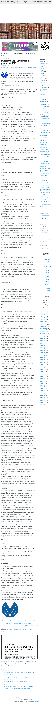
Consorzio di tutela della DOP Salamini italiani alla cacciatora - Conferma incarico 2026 (45, 203)
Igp (42, 72)
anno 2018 (42, 349)
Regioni (42, 75)
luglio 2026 (43, 316)
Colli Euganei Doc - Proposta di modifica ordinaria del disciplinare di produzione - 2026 (45, 134)
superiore (41, 213)
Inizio (26, 703)
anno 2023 (42, 340)
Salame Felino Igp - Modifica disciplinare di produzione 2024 (18, 676)
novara (43, 219)
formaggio (29, 67)
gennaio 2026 (43, 326)
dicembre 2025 (44, 328)
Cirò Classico (42, 226)
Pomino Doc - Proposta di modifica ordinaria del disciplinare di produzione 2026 (45, 179)
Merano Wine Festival (43, 247)
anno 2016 (42, 352)
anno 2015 (42, 354)
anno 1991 (42, 393)
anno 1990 (42, 395)
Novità (41, 82)
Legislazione (43, 77)
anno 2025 (42, 336)
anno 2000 (42, 380)
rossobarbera (46, 232)
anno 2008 (42, 366)
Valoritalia (42, 228)
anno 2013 (42, 357)
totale (41, 404)
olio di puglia (42, 232)
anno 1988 (42, 399)
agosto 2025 (43, 335)
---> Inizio (47, 290)
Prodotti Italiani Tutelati (47, 283)
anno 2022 (42, 342)
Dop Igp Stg (11, 67)
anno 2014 (42, 355)
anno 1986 (42, 402)
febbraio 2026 (43, 324)
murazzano (34, 67)
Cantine (47, 272)
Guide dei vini (43, 87)
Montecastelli (42, 222)
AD (43, 292)
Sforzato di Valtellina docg (44, 230)
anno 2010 (42, 362)
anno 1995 (42, 388)
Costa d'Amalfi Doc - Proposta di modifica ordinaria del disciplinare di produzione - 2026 (45, 194)
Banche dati (43, 104)
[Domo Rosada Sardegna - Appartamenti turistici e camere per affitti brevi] (19, 50)
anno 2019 (42, 347)
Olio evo (42, 80)
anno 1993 (42, 390)
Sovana (45, 226)
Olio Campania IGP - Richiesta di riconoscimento (15, 681)
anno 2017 (42, 350)
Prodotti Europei (44, 106)
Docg (42, 68)
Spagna (42, 236)
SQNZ (41, 108)
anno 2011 (42, 361)
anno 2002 (42, 376)
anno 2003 (42, 374)
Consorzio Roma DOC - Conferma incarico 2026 (44, 140)
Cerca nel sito (45, 55)
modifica (25, 67)
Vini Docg (47, 259)
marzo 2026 (43, 323)
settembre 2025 (44, 333)
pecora (2, 69)
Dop (42, 70)
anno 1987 (42, 400)
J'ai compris (36, 3)
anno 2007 (42, 368)
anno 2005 (42, 371)
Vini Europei (43, 101)
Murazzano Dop (21, 67)
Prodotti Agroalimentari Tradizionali (43, 94)
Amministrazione (36, 701)
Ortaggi (42, 91)
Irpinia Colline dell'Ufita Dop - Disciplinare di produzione (17, 688)
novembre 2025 (44, 330)
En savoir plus (28, 3)
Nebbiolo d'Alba (44, 249)
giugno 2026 (43, 317)
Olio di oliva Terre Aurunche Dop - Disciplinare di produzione (18, 686)
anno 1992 (42, 392)
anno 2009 (42, 364)
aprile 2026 (43, 321)
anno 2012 (42, 359)
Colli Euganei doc (43, 224)
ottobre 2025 (43, 331)
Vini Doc (47, 256)
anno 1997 (42, 385)
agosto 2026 (43, 314)
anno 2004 (42, 373)
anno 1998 (42, 383)
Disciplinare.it (23, 696)
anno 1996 (42, 387)
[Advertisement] (26, 14)
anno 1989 (42, 397)
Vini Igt (47, 261)
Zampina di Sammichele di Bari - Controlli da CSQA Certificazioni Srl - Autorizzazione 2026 (45, 170)
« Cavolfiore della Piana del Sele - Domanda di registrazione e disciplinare (19, 620)
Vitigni (41, 73)
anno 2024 (42, 338)
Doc (42, 66)
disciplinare (6, 69)
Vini (41, 65)
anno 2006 (42, 369)
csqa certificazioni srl (43, 245)
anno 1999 (42, 381)
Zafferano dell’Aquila (43, 234)
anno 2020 (42, 345)
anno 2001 (42, 378)
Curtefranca (45, 213)
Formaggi (7, 67)
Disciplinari (42, 63)
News (41, 61)
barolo (47, 219)
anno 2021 (42, 343)
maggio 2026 (43, 319)
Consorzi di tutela (44, 84)
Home (7, 53)
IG (40, 103)
